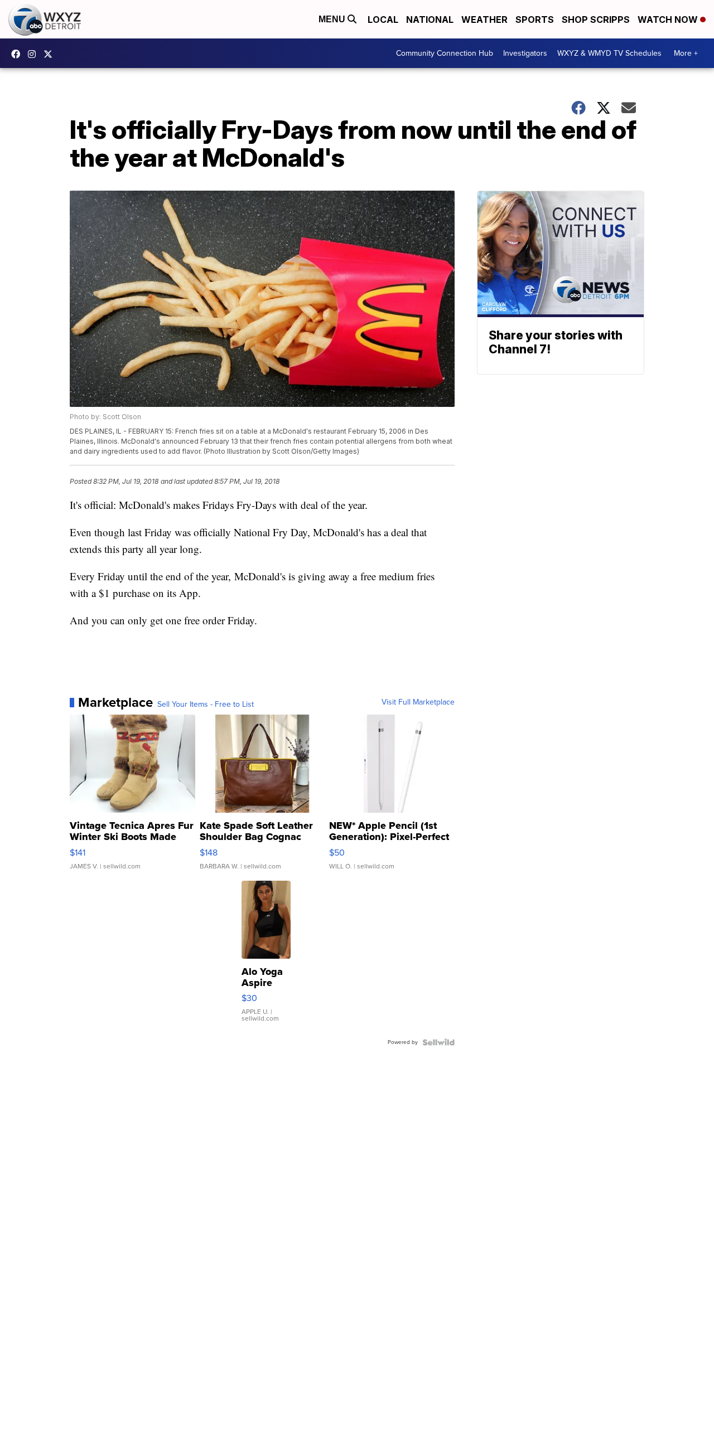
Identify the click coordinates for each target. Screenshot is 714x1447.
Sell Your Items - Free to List (205, 704)
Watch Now (669, 19)
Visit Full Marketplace (418, 702)
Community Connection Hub (444, 53)
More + (686, 53)
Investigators (525, 53)
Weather (484, 19)
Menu (333, 19)
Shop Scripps (596, 19)
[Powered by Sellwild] (438, 1042)
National (430, 19)
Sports (534, 19)
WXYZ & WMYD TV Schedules (609, 53)
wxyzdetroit (18, 54)
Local (383, 19)
